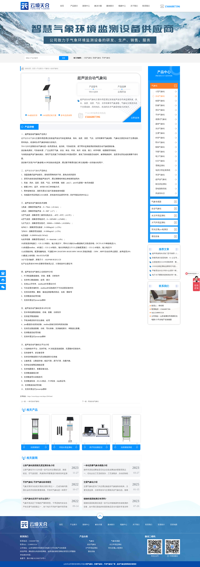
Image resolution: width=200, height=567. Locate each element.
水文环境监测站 (115, 544)
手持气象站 (106, 58)
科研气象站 (160, 138)
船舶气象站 (160, 147)
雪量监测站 (160, 165)
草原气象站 (160, 175)
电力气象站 (160, 156)
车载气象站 (160, 152)
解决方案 (98, 6)
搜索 (63, 58)
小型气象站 (88, 58)
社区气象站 (160, 161)
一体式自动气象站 (33, 401)
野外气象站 (160, 142)
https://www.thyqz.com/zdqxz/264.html (40, 396)
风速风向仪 (160, 193)
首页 (62, 6)
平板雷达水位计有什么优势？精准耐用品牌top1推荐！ (165, 270)
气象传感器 (115, 541)
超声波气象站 (161, 179)
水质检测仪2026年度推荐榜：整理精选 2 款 (165, 262)
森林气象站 (160, 124)
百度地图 (173, 524)
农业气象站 (91, 544)
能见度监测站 (161, 184)
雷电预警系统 (161, 189)
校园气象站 (160, 101)
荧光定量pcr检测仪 (115, 548)
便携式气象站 (161, 119)
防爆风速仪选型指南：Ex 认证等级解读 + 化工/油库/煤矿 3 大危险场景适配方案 (165, 258)
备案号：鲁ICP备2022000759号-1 (33, 558)
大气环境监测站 (91, 548)
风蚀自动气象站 (93, 401)
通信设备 (91, 551)
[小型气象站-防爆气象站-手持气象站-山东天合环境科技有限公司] (35, 6)
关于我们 (134, 6)
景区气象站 (160, 110)
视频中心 (122, 6)
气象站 (47, 68)
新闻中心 (86, 6)
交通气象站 (160, 133)
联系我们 (146, 6)
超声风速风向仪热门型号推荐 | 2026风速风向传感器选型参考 (165, 253)
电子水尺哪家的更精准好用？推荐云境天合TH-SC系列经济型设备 (165, 275)
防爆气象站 (97, 58)
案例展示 (110, 6)
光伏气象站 (160, 128)
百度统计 (161, 524)
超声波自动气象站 (32, 134)
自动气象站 (160, 96)
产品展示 (74, 6)
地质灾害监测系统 (162, 170)
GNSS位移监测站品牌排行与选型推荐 (165, 266)
